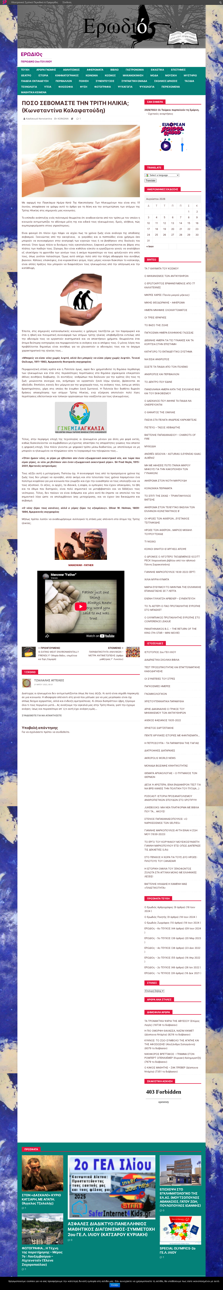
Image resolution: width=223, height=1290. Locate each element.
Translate (150, 180)
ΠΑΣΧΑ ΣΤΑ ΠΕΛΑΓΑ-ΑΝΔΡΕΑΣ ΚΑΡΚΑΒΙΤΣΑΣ (170, 419)
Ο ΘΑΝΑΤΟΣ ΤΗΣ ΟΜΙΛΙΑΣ (159, 412)
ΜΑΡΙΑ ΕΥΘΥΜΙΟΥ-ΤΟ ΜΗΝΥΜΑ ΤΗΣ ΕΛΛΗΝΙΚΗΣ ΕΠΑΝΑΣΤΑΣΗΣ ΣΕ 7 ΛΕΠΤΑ (172, 589)
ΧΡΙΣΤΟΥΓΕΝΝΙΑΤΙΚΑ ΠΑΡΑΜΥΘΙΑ (164, 701)
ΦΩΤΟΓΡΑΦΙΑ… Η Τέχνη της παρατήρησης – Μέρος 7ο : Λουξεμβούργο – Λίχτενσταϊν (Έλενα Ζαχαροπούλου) (42, 1256)
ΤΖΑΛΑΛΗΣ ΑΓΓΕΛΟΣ (49, 680)
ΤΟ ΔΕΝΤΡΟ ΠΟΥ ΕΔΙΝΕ (158, 381)
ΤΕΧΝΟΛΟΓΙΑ (29, 86)
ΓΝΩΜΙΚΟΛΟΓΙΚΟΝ (155, 693)
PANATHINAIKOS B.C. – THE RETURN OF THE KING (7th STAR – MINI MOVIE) (170, 630)
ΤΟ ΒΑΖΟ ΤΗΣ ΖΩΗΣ (156, 325)
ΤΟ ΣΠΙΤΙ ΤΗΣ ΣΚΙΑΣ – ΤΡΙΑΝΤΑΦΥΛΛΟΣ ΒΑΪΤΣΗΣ (167, 497)
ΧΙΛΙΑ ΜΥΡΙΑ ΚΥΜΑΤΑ (156, 579)
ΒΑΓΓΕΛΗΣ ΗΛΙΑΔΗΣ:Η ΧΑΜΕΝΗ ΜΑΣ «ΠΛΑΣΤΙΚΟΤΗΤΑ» (165, 885)
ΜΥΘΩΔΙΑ (150, 446)
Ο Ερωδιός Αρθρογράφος (158, 907)
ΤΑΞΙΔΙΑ (189, 80)
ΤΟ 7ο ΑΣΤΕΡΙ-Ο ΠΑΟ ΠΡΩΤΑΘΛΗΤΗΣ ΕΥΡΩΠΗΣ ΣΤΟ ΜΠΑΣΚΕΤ (172, 607)
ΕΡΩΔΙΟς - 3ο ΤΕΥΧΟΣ (157, 957)
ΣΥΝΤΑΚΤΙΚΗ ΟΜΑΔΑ (134, 80)
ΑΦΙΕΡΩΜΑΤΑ (95, 69)
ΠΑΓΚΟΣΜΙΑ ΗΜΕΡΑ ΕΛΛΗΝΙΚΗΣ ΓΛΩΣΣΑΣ (169, 332)
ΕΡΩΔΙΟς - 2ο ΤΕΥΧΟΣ (157, 967)
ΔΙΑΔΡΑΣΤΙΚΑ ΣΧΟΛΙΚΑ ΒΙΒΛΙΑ (161, 659)
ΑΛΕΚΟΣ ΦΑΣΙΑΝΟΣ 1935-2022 (162, 720)
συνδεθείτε (62, 731)
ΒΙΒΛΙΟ (114, 69)
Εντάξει (114, 1285)
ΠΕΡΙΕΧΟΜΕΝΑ (171, 86)
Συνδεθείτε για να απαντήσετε (42, 715)
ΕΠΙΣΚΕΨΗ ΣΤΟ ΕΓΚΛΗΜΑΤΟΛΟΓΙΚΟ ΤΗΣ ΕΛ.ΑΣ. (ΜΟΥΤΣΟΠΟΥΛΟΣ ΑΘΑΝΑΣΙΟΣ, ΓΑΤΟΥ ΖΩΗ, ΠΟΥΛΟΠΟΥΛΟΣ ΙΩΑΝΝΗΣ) (180, 1198)
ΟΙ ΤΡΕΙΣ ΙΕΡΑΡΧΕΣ (155, 317)
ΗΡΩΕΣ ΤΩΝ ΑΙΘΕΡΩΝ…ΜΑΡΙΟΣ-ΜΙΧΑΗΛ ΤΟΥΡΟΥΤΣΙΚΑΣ (168, 531)
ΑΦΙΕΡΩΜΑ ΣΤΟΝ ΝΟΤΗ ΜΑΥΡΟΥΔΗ (165, 480)
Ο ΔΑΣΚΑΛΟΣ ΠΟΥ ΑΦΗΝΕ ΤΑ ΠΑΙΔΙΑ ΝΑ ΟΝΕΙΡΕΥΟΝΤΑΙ (167, 402)
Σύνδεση (67, 2)
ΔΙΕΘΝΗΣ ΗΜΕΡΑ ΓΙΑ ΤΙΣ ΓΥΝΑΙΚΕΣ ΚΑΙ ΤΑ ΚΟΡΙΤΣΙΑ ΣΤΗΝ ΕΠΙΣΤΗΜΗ (169, 342)
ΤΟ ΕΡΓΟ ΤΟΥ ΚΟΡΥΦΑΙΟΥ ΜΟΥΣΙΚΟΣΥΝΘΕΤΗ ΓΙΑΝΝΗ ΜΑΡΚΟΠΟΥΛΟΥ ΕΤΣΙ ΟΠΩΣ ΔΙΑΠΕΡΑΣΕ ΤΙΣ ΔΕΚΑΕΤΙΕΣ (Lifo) (172, 845)
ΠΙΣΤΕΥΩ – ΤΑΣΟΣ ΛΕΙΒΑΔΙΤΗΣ (162, 427)
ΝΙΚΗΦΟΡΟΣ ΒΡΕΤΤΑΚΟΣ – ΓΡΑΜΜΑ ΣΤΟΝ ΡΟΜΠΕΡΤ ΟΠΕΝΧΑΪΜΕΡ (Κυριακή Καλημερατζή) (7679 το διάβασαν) (172, 1057)
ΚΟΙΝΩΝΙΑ (92, 75)
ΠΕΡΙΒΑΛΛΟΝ (64, 80)
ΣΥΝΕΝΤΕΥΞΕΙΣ (105, 80)
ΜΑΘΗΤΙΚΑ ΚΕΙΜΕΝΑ (33, 92)
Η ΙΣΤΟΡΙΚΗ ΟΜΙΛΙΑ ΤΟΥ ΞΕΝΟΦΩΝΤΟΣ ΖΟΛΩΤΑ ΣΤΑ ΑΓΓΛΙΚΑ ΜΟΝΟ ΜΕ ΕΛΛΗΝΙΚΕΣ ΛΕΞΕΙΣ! (170, 872)
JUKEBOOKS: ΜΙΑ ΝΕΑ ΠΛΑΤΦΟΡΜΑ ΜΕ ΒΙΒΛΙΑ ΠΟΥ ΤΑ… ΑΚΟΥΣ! (171, 809)
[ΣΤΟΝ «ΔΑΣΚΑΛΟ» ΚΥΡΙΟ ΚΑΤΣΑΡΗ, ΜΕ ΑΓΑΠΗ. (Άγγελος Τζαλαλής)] (42, 1189)
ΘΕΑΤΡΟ (26, 75)
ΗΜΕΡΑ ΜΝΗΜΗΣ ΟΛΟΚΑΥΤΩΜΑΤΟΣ (165, 310)
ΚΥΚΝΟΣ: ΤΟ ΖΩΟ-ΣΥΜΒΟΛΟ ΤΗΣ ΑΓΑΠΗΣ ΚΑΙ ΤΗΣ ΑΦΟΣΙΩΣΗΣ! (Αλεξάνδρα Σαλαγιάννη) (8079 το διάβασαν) (171, 1044)
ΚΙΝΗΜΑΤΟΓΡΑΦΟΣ (67, 75)
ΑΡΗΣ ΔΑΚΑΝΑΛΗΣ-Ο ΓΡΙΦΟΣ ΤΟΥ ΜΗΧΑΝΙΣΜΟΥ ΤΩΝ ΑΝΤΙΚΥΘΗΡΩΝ (165, 710)
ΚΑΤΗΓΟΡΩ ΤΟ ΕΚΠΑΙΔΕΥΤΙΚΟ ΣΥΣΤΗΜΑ (168, 351)
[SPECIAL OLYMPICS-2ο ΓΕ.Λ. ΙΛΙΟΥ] (180, 1242)
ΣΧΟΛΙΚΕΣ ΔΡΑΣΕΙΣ (165, 80)
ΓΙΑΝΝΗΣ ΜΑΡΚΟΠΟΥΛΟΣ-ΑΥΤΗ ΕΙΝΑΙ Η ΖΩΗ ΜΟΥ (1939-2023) (170, 832)
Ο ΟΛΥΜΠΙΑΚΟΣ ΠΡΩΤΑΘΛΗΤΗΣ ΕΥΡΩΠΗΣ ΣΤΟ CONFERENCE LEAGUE (172, 619)
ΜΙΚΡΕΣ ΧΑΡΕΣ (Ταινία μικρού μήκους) (167, 294)
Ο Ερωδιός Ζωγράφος (157, 922)
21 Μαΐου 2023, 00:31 (43, 684)
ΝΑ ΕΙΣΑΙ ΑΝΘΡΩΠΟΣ (156, 359)
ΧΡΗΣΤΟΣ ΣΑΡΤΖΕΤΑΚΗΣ (159, 727)
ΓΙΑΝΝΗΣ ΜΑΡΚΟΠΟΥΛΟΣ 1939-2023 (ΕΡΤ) (169, 571)
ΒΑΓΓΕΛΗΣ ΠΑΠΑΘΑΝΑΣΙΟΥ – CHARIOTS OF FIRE (170, 436)
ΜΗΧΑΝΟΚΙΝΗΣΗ (133, 75)
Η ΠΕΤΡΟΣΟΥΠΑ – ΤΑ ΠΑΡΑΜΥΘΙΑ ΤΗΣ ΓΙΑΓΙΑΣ (171, 743)
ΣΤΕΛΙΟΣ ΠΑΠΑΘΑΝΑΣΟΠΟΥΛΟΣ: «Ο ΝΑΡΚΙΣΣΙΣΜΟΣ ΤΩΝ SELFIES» (165, 820)
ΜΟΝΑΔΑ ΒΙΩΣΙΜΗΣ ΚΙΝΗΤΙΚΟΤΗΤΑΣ (166, 765)
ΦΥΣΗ (83, 86)
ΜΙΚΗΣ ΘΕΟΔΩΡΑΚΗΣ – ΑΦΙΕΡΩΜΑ (164, 302)
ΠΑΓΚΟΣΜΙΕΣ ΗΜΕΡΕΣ (157, 686)
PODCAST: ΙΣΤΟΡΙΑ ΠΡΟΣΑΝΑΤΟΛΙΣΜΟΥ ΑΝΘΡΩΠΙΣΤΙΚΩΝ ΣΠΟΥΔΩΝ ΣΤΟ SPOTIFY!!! (170, 798)
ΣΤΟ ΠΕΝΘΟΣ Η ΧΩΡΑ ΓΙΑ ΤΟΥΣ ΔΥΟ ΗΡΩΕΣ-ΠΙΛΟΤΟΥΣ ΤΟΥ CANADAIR (170, 859)
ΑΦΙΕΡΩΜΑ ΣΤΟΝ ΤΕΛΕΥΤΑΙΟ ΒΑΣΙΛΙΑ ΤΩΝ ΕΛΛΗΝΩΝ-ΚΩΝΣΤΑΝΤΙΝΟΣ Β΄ (169, 509)
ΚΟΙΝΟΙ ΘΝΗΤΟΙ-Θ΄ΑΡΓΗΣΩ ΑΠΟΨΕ (165, 548)
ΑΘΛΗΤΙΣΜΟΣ (71, 69)
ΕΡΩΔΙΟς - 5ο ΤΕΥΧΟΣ (157, 938)
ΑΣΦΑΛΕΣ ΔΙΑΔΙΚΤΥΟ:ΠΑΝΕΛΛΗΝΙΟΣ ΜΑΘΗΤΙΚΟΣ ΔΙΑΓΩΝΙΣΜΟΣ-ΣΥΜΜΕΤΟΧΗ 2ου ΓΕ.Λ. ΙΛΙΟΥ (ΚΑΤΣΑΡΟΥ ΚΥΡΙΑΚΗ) (111, 1229)
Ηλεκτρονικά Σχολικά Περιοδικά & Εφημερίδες (34, 2)
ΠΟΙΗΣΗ (84, 80)
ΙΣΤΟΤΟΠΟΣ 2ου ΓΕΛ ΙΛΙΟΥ (160, 652)
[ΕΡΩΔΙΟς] (111, 46)
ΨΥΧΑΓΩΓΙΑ (125, 86)
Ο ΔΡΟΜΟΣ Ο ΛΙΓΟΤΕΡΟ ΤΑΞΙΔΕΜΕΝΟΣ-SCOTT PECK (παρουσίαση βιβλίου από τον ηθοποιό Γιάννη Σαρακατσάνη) (172, 560)
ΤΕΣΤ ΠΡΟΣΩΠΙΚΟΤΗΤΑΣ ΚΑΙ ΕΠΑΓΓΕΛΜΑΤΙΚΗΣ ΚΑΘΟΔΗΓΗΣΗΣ (172, 669)
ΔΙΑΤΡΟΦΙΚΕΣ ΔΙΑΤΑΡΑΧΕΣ (159, 750)
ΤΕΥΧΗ (25, 69)
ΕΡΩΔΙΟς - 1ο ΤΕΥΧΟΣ (157, 973)
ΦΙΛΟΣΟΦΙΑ (65, 86)
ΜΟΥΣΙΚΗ (171, 75)
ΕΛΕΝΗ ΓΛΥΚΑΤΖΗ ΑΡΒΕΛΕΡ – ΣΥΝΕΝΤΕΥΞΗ (169, 598)
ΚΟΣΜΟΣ (110, 75)
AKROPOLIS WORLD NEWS (160, 757)
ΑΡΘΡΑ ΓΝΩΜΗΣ (46, 69)
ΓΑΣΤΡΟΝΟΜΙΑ (135, 69)
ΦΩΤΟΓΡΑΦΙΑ (102, 86)
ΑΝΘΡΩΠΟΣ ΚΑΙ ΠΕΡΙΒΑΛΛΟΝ (161, 374)
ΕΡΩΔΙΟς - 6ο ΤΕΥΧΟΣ (157, 928)
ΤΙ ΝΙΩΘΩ (150, 541)
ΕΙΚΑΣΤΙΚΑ (157, 69)
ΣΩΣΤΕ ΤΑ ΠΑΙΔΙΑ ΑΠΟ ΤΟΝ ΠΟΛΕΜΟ (166, 366)
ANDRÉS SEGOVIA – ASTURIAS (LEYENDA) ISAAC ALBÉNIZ (172, 455)
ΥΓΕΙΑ (47, 86)
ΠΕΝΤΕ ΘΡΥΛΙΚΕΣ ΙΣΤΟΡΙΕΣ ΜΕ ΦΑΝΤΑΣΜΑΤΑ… (172, 735)
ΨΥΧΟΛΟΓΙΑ (147, 86)
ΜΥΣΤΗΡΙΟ (190, 75)
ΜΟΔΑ (154, 75)
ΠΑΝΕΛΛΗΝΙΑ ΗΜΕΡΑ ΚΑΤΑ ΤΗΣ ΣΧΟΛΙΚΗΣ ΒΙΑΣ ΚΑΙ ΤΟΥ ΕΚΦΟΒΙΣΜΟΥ (172, 391)
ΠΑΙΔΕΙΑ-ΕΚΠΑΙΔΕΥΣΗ (34, 80)
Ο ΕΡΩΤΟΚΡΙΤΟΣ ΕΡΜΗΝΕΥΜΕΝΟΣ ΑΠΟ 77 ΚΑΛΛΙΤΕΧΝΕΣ (169, 285)
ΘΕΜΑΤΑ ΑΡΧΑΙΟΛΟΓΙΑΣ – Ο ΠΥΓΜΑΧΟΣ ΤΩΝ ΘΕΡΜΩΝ (170, 775)
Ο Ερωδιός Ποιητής (155, 916)
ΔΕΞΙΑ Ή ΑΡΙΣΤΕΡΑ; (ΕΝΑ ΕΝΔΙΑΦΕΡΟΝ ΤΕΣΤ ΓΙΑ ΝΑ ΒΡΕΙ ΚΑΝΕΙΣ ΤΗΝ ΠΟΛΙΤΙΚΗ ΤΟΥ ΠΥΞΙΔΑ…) (172, 786)
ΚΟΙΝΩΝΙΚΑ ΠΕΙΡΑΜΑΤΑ (158, 488)
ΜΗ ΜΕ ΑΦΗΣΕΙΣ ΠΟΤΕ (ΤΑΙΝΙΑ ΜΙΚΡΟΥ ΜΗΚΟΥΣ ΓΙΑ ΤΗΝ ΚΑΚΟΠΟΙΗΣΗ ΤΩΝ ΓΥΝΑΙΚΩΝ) (167, 469)
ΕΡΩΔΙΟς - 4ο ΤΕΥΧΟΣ (157, 947)
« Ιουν (150, 246)
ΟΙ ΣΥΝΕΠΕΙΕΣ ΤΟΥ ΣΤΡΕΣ (159, 678)
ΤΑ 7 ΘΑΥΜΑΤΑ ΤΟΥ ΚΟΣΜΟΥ (161, 268)
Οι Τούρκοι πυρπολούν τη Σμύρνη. (178, 109)
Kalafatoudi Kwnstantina (39, 118)
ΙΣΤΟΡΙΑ (43, 75)
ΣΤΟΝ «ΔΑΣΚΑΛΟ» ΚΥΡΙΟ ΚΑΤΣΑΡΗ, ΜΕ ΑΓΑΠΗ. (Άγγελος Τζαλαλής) (41, 1199)
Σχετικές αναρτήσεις (160, 113)
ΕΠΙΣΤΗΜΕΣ (178, 69)
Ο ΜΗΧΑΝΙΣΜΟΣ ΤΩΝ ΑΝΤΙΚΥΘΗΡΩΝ (166, 275)
